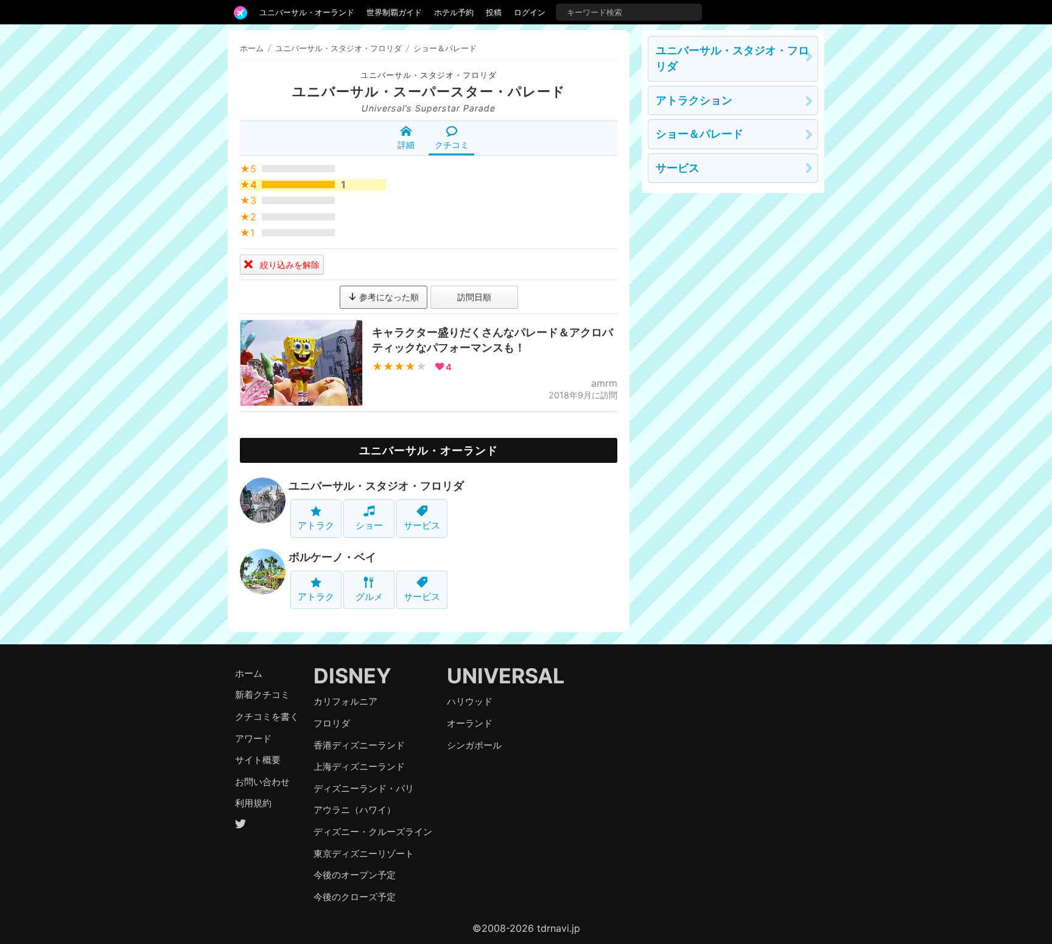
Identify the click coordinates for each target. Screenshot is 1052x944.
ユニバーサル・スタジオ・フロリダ (428, 75)
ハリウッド (470, 701)
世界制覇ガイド (394, 12)
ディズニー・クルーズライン (373, 831)
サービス (422, 525)
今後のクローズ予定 (355, 897)
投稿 (494, 12)
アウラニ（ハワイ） (355, 809)
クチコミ (452, 144)
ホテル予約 (454, 12)
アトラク (316, 525)
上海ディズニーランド (359, 766)
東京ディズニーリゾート (364, 853)
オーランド (470, 723)
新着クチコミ (262, 694)
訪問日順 (474, 297)
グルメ (369, 596)
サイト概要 (258, 760)
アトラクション (694, 100)
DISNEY (352, 675)
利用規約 (253, 803)
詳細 (406, 144)
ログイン (529, 12)
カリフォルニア (345, 701)
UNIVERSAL (505, 675)
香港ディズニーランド (359, 745)
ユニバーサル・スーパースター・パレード (429, 91)
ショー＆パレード (699, 133)
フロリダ (332, 723)
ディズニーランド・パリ (364, 788)
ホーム (252, 48)
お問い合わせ (262, 781)
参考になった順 (388, 297)
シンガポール (474, 745)
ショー (369, 525)
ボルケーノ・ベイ (332, 557)
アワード (253, 738)
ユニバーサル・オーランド (306, 12)
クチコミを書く (267, 716)
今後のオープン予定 (355, 875)
